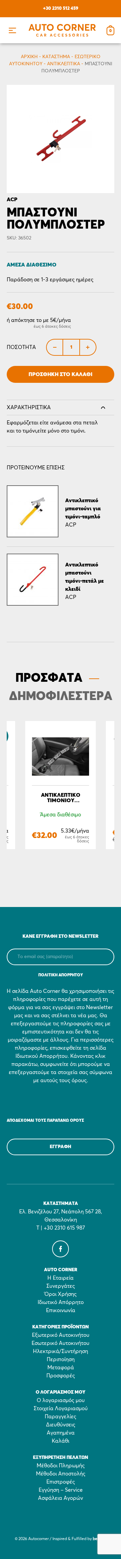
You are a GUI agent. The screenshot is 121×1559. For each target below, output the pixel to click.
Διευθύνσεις (60, 1424)
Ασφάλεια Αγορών (60, 1498)
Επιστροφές (60, 1482)
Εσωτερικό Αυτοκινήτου (60, 1343)
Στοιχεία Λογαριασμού (61, 1408)
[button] (12, 30)
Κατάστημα (56, 56)
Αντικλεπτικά (63, 64)
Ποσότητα (21, 347)
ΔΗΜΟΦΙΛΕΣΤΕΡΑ (60, 697)
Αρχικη (29, 56)
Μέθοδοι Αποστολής (60, 1473)
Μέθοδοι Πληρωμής (61, 1465)
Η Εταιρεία (60, 1278)
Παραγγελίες (60, 1416)
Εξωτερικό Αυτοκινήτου (60, 1335)
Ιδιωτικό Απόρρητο (61, 1302)
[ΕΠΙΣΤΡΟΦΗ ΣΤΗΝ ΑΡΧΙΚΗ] (62, 30)
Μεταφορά (60, 1367)
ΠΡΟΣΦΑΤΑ (48, 678)
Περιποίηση (61, 1359)
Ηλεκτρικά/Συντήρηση (60, 1351)
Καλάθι (60, 1441)
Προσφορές (60, 1375)
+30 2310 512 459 (60, 8)
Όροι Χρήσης (60, 1294)
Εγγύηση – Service (61, 1490)
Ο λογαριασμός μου (61, 1400)
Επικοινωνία (60, 1310)
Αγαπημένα (61, 1433)
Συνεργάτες (60, 1286)
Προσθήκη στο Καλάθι (60, 374)
